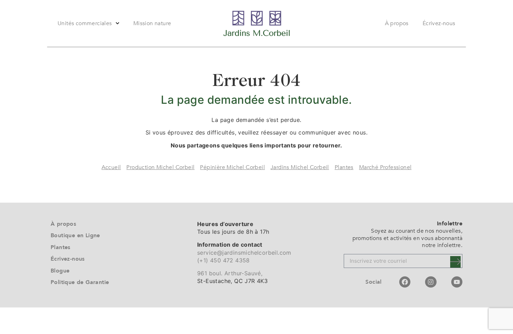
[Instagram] (430, 282)
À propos (397, 23)
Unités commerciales (85, 23)
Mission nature (152, 23)
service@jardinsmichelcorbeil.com (244, 252)
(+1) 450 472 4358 (223, 260)
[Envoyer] (455, 262)
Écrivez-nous (439, 23)
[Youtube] (456, 282)
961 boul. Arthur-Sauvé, (229, 273)
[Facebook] (404, 282)
